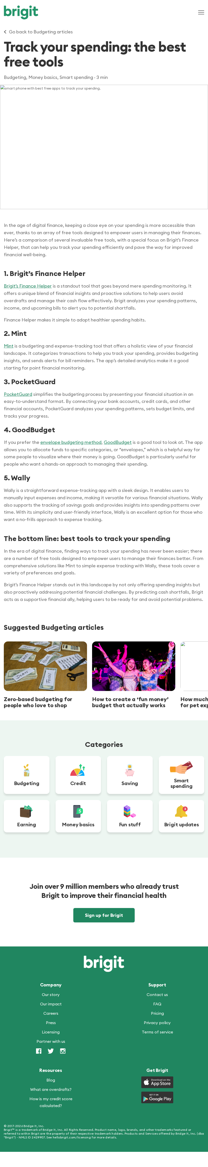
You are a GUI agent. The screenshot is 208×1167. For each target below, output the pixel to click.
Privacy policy (157, 1022)
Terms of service (157, 1031)
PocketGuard (18, 394)
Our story (51, 994)
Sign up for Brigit (104, 915)
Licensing (51, 1031)
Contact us (157, 994)
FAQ (157, 1003)
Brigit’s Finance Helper (28, 286)
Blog (50, 1080)
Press (51, 1022)
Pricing (157, 1013)
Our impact (51, 1003)
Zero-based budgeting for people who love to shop (38, 702)
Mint (8, 346)
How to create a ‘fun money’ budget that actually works (130, 702)
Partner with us (51, 1041)
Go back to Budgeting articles (41, 32)
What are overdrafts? (51, 1089)
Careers (50, 1013)
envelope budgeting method (70, 442)
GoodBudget (118, 442)
